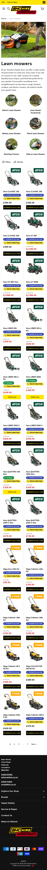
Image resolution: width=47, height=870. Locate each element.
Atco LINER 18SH (33, 377)
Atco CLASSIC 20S (11, 236)
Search (23, 861)
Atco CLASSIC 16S (11, 191)
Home (3, 19)
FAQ (3, 2)
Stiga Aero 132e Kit (11, 569)
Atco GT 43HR (32, 282)
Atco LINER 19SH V (11, 425)
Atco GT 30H (31, 236)
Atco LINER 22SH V (34, 425)
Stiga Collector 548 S (35, 715)
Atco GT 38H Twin (10, 282)
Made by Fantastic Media (22, 865)
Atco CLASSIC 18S (34, 191)
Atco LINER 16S (10, 328)
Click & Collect (12, 2)
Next (33, 744)
